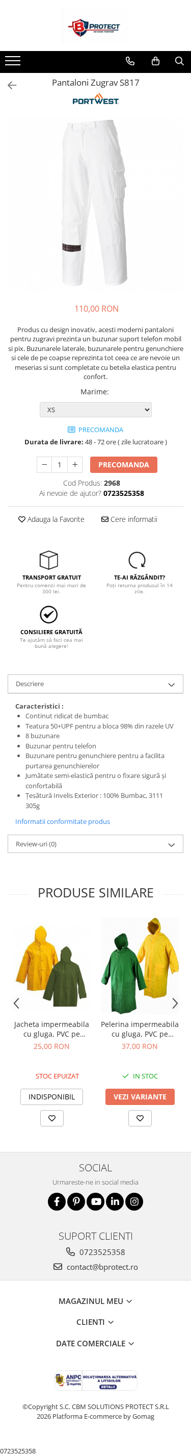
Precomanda (123, 464)
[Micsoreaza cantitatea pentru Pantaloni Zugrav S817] (44, 465)
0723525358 (101, 1252)
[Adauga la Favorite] (52, 1118)
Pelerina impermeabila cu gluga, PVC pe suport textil (140, 1029)
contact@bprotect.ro (101, 1267)
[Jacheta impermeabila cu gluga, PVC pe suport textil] (52, 966)
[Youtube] (95, 1202)
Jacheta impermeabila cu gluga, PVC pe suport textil (51, 1029)
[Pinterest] (76, 1202)
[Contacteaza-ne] (130, 61)
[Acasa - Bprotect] (96, 25)
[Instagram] (134, 1202)
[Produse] (14, 63)
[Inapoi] (7, 85)
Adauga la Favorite (55, 519)
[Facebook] (57, 1202)
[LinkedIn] (115, 1202)
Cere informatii (132, 519)
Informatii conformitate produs (62, 821)
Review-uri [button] (36, 843)
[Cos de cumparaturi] (156, 61)
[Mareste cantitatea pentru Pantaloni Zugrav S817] (75, 465)
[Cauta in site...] (179, 61)
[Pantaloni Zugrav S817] (95, 205)
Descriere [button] (30, 683)
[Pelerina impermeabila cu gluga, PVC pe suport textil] (140, 966)
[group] (95, 205)
